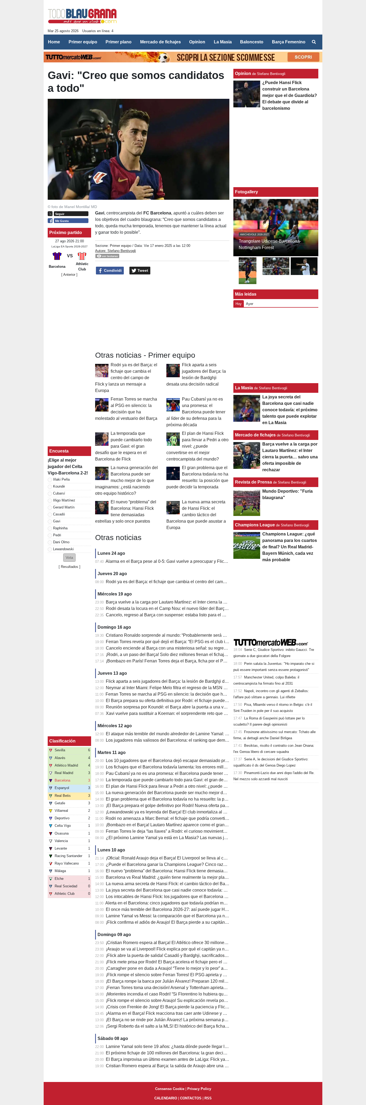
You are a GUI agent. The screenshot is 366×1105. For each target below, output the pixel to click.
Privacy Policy (199, 1089)
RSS (208, 1098)
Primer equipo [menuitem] (83, 42)
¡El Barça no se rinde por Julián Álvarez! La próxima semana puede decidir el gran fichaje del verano (201, 1019)
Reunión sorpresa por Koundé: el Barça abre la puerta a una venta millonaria (179, 707)
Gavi (56, 521)
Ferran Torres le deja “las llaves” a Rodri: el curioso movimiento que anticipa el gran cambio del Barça (202, 831)
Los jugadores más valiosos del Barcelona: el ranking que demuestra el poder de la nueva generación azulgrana (212, 740)
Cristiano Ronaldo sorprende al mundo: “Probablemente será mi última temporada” (184, 635)
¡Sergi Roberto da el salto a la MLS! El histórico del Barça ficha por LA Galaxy (179, 1026)
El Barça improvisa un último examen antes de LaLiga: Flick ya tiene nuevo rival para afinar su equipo (202, 1059)
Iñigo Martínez (64, 500)
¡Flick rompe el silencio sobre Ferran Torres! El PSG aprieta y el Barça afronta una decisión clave (198, 974)
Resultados (69, 567)
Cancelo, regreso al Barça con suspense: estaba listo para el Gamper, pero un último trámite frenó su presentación (214, 615)
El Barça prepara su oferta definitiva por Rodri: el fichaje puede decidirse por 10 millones (190, 700)
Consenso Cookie (169, 1089)
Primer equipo (120, 246)
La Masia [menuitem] (223, 42)
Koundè (59, 486)
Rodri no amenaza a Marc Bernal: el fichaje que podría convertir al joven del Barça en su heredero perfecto (207, 818)
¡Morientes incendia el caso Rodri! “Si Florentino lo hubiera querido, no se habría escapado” (193, 994)
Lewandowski (63, 549)
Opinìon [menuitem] (197, 42)
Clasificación (62, 741)
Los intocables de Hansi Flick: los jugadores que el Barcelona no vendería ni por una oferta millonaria (202, 896)
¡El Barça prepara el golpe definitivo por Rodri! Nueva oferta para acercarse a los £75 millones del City (203, 805)
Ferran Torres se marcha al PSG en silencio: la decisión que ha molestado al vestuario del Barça (197, 694)
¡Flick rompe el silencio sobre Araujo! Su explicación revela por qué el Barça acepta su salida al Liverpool (206, 1000)
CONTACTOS (190, 1098)
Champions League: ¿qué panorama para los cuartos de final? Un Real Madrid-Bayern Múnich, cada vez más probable (289, 547)
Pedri (57, 535)
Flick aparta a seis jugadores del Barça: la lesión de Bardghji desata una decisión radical (190, 681)
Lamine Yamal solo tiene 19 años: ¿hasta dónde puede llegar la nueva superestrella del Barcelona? (201, 1046)
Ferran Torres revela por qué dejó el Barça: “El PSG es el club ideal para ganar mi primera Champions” (203, 641)
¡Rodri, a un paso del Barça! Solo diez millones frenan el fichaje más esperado (180, 654)
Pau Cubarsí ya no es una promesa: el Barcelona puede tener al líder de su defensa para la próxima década (195, 412)
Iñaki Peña (61, 479)
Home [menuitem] (54, 42)
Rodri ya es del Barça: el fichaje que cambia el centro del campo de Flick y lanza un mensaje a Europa (126, 378)
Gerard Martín (63, 507)
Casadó (59, 514)
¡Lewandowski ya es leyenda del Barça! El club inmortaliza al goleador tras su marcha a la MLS (196, 812)
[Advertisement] (220, 19)
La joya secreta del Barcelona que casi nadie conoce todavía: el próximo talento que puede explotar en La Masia (212, 890)
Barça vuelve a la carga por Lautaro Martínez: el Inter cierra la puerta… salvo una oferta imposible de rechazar (210, 602)
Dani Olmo (61, 542)
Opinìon (243, 73)
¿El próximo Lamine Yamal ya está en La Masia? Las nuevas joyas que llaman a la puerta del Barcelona (205, 837)
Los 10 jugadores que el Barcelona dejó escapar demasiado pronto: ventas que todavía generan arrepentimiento (212, 760)
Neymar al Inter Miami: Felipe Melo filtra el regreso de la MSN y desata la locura (181, 687)
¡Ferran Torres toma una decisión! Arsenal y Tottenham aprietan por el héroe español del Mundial (197, 987)
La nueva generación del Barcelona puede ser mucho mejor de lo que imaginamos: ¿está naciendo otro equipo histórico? (126, 480)
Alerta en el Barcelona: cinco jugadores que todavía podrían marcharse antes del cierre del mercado (200, 903)
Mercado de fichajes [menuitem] (160, 42)
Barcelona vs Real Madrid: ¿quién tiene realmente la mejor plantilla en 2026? (179, 877)
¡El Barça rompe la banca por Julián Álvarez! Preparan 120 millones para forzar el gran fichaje (195, 981)
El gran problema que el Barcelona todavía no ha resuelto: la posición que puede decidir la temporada (202, 799)
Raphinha (60, 528)
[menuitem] (313, 42)
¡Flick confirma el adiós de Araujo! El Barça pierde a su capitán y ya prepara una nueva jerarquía (197, 922)
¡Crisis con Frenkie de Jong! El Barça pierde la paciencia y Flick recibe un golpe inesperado (193, 1007)
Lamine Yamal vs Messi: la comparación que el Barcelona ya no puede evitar (179, 916)
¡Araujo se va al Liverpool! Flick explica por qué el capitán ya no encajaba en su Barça (188, 949)
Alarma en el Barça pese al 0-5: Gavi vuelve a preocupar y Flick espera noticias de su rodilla (193, 561)
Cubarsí (59, 493)
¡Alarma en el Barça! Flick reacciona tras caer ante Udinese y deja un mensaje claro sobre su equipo (201, 1013)
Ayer (249, 304)
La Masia (244, 388)
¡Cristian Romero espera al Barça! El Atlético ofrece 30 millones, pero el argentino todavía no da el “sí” (202, 942)
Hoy (239, 304)
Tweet (142, 270)
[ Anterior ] (69, 275)
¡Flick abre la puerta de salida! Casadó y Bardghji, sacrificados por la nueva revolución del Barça (197, 955)
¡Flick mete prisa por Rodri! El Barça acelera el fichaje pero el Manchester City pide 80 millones (196, 962)
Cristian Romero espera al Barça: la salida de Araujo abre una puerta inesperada (182, 1065)
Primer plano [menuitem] (119, 42)
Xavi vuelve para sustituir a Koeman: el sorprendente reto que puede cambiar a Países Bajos (194, 713)
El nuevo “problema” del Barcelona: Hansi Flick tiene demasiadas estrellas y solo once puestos (196, 871)
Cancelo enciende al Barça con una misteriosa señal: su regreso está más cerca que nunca (192, 648)
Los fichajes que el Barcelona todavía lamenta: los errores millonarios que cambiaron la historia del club (204, 767)
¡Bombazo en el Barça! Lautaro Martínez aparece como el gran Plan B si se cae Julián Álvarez (195, 825)
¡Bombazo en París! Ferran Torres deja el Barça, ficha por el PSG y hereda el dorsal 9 (187, 661)
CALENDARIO (165, 1098)
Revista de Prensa (253, 482)
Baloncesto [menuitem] (251, 42)
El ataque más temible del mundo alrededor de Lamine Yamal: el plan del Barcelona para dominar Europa (206, 733)
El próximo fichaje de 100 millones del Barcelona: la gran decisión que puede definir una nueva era (200, 1053)
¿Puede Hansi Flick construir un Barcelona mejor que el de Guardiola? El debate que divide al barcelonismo (289, 95)
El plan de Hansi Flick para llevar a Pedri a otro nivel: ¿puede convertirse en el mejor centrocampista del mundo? (197, 446)
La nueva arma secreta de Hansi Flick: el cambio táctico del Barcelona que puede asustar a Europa (196, 515)
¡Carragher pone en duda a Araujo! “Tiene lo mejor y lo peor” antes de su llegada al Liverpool (194, 968)
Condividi (112, 270)
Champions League (255, 525)
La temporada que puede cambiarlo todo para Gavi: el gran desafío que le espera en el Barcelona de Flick (123, 446)
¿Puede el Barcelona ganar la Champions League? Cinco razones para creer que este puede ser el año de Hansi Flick (219, 864)
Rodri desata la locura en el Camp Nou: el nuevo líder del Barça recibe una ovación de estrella (195, 608)
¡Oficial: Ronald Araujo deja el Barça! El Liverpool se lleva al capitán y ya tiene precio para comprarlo (201, 858)
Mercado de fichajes (255, 435)
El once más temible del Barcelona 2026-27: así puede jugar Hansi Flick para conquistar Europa (197, 909)
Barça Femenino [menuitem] (288, 42)
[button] (69, 557)
